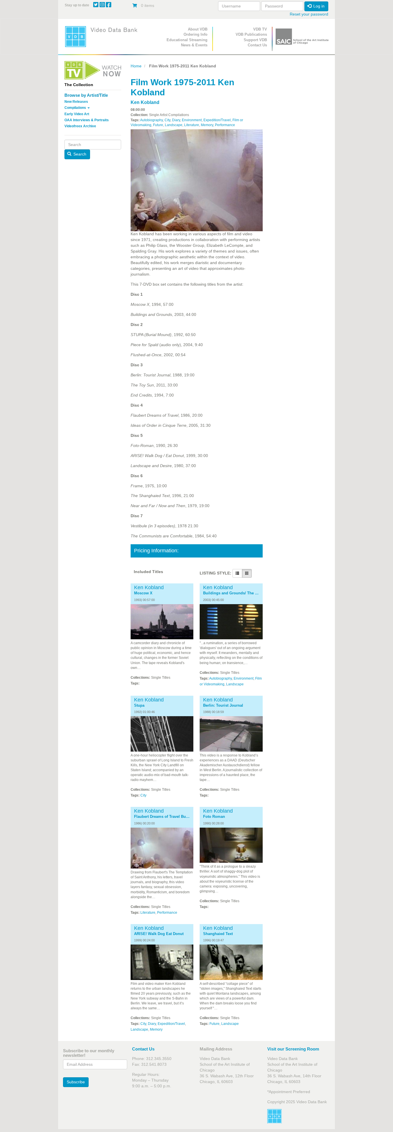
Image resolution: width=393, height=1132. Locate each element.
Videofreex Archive (80, 126)
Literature (191, 125)
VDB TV (260, 29)
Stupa (139, 706)
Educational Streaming (187, 40)
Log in (318, 6)
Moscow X (143, 593)
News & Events (194, 45)
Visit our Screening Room (293, 1048)
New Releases (76, 102)
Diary (176, 120)
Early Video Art (76, 114)
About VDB (197, 29)
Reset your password (309, 14)
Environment (192, 120)
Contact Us (257, 45)
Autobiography (151, 120)
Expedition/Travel (217, 120)
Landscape (173, 125)
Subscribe (76, 1082)
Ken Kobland (145, 102)
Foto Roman (214, 817)
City (167, 120)
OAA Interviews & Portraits (86, 120)
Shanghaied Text (218, 934)
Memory (207, 125)
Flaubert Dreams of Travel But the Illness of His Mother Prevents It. (162, 817)
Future (158, 125)
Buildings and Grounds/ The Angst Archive (231, 593)
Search (79, 154)
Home (136, 66)
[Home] (103, 36)
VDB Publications (251, 34)
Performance (225, 125)
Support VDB (255, 40)
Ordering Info (195, 34)
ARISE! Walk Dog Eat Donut (159, 934)
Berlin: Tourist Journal (223, 706)
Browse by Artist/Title (86, 95)
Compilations (75, 108)
